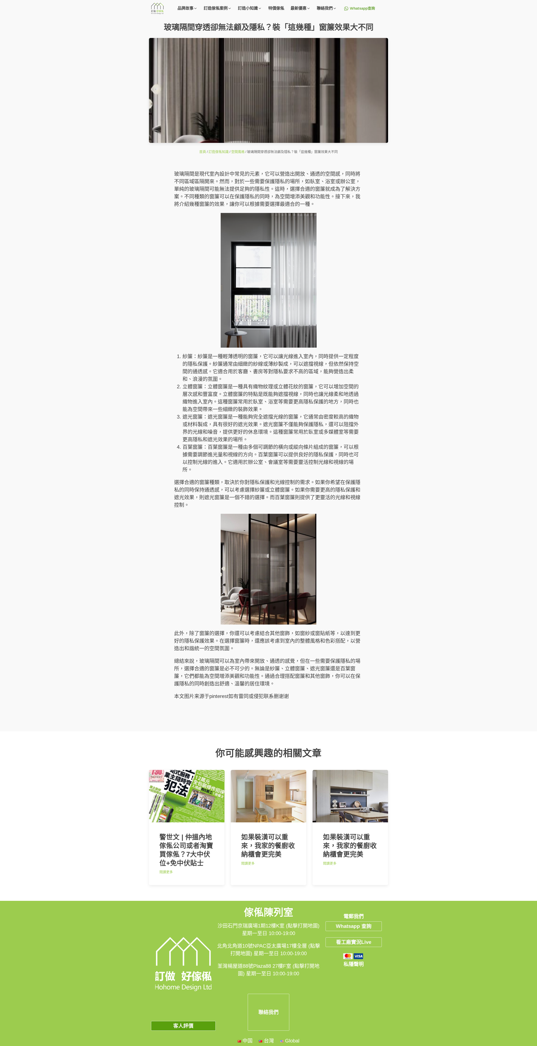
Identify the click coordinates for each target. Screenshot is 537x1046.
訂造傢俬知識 (219, 152)
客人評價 (183, 1026)
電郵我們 (354, 916)
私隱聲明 (354, 964)
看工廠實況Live (353, 942)
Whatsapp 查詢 (353, 926)
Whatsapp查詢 (362, 8)
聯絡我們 (268, 1012)
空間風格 (238, 152)
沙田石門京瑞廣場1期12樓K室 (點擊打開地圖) (268, 926)
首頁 (202, 152)
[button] (187, 8)
